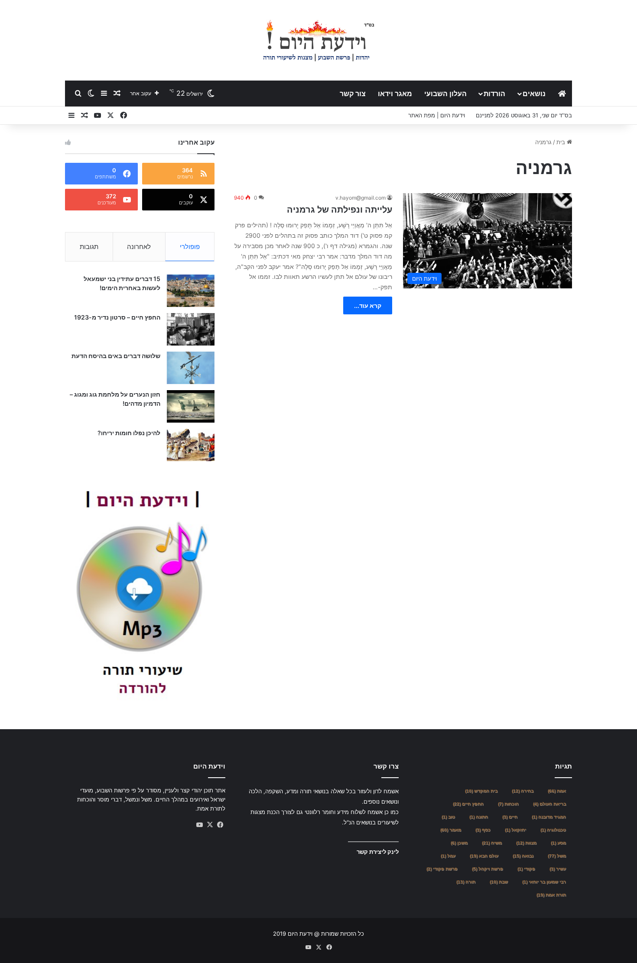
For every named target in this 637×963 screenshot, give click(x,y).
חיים (509, 816)
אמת (557, 790)
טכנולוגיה (553, 829)
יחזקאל (515, 829)
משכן (459, 842)
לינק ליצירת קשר (378, 851)
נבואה (523, 855)
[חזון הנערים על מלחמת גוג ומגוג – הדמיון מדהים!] (190, 406)
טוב (448, 816)
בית (561, 142)
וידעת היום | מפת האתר (436, 115)
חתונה (478, 816)
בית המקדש (481, 790)
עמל (448, 855)
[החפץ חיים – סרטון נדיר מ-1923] (190, 329)
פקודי (526, 868)
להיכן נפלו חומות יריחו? (129, 432)
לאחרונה (139, 246)
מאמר (450, 829)
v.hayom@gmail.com (360, 197)
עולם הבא (484, 855)
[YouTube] (199, 825)
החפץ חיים (468, 803)
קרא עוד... (367, 305)
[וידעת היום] (318, 40)
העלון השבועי (445, 93)
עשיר (557, 868)
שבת (499, 881)
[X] (210, 825)
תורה (465, 881)
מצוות (526, 842)
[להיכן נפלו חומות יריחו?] (190, 445)
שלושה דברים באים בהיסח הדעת (116, 355)
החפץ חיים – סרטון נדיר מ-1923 (117, 317)
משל (557, 855)
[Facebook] (220, 825)
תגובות (89, 246)
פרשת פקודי (442, 868)
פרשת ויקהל (487, 868)
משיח (492, 842)
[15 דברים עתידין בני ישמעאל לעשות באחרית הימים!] (190, 291)
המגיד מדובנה (549, 816)
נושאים (534, 93)
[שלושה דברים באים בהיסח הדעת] (190, 368)
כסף (483, 829)
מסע (558, 842)
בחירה (522, 790)
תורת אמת (551, 894)
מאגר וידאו (395, 93)
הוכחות (508, 803)
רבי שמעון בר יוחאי (544, 881)
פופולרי (190, 246)
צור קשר (353, 93)
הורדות (494, 93)
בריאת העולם (549, 803)
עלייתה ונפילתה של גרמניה (339, 209)
